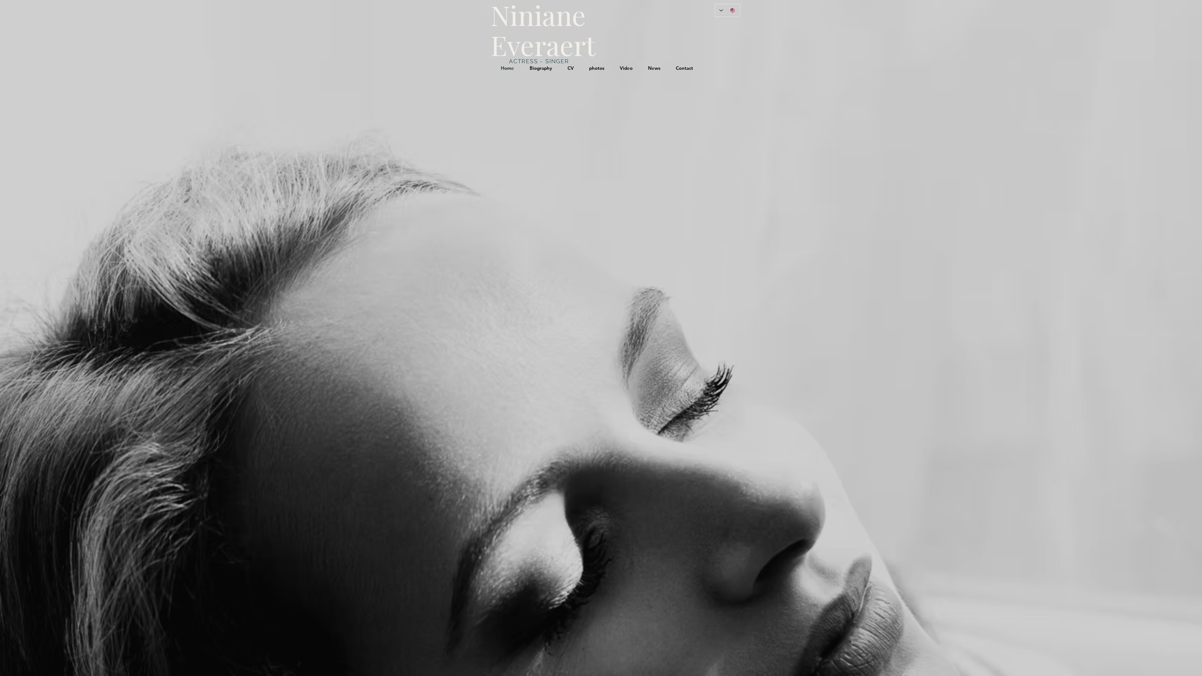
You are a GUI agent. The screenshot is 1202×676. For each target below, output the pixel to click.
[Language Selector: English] (727, 10)
